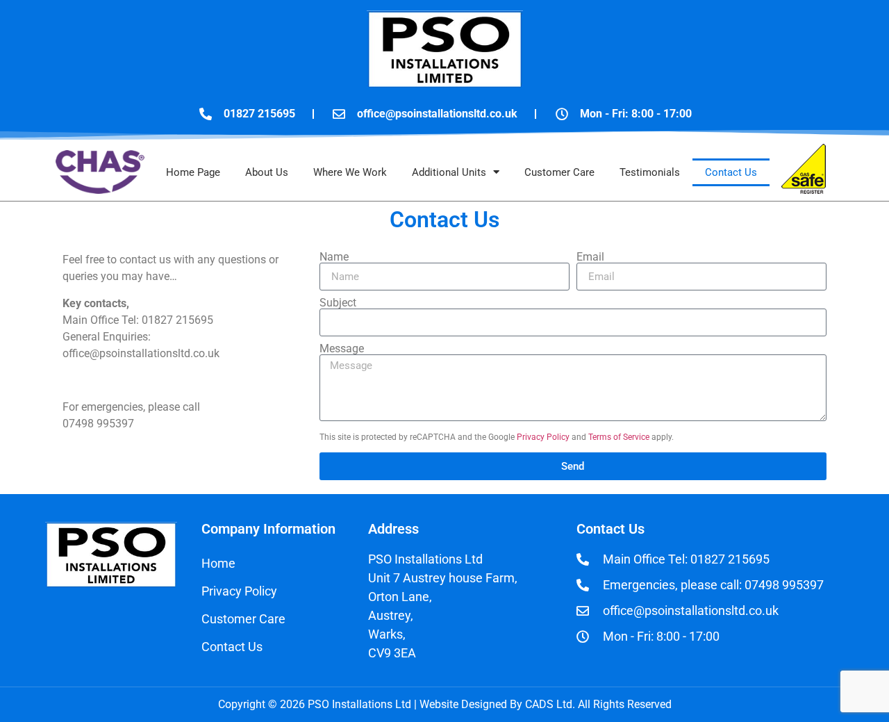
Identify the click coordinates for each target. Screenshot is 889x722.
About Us (266, 172)
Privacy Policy (543, 437)
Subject (337, 303)
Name (334, 257)
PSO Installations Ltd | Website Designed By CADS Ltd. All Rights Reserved (488, 704)
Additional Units (449, 172)
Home (218, 563)
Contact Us (731, 172)
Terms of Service (618, 437)
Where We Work (350, 172)
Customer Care (559, 172)
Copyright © (249, 704)
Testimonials (650, 172)
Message (341, 348)
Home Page (193, 172)
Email (590, 257)
